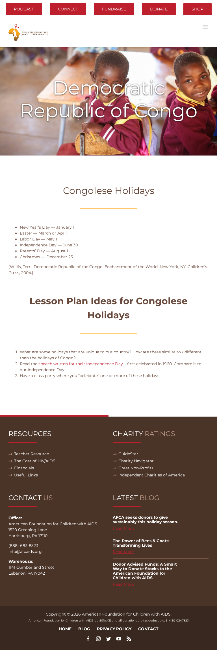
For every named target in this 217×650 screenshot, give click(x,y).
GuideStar (128, 453)
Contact (148, 628)
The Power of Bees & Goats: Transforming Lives (141, 543)
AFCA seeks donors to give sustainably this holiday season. (145, 519)
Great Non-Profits (135, 467)
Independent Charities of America (151, 475)
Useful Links (26, 475)
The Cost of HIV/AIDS (34, 460)
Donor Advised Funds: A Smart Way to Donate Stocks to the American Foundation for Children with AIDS (145, 571)
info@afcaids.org (25, 551)
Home (65, 628)
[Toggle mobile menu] (206, 27)
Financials (24, 467)
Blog (84, 628)
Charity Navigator (136, 460)
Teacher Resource (31, 453)
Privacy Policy (114, 628)
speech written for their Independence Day (80, 363)
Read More (123, 528)
